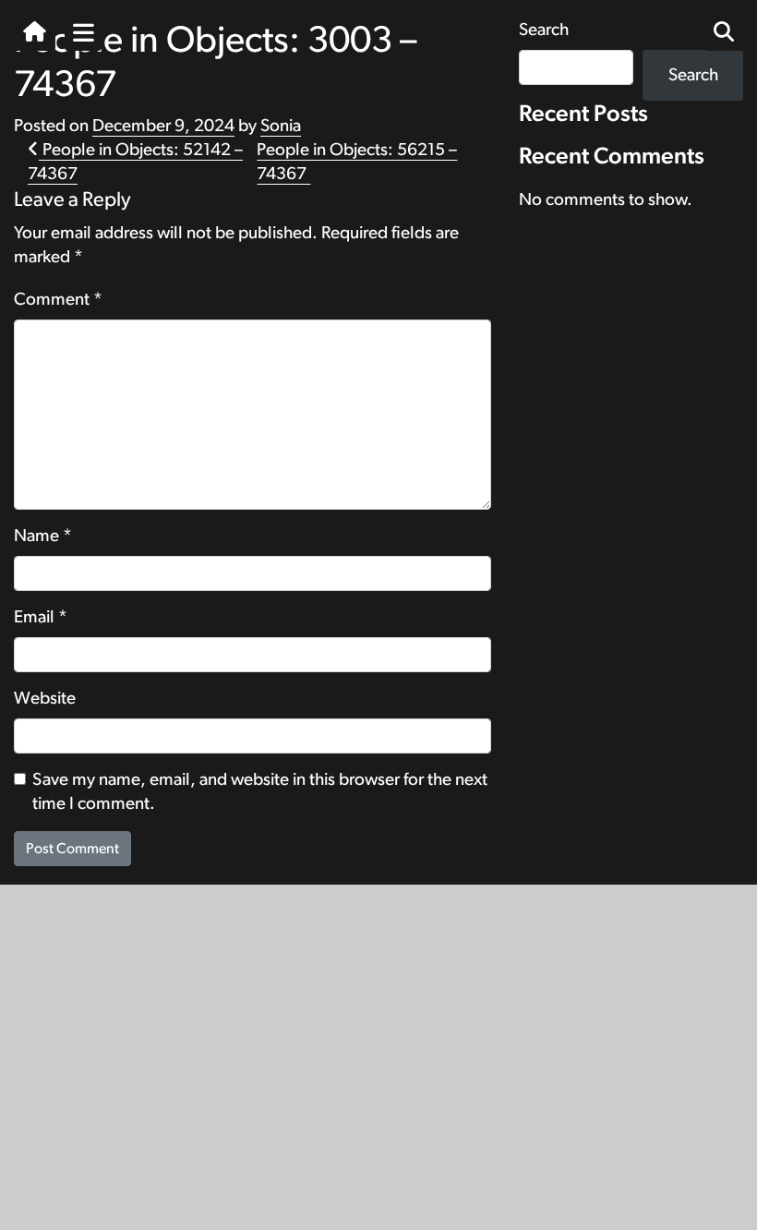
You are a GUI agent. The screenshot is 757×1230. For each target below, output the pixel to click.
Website (45, 698)
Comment (58, 299)
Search (693, 75)
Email (40, 617)
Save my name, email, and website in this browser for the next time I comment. (259, 792)
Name (43, 536)
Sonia (280, 126)
